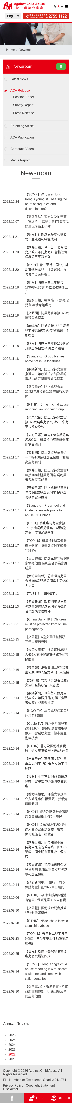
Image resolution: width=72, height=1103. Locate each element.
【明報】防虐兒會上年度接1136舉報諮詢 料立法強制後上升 (46, 287)
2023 (12, 1049)
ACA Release (20, 90)
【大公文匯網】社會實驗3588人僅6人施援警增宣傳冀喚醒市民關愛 (46, 654)
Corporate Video (22, 149)
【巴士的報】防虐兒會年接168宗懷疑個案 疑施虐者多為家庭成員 (47, 563)
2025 (12, 1040)
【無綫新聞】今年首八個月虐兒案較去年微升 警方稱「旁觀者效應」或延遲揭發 (46, 697)
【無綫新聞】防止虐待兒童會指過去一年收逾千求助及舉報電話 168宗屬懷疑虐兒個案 (46, 373)
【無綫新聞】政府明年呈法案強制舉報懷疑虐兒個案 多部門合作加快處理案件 (46, 606)
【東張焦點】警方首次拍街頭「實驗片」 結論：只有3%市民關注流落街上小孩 (47, 221)
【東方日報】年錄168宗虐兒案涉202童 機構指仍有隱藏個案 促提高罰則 (48, 439)
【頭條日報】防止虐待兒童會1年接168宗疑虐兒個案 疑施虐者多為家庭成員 (46, 475)
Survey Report (23, 105)
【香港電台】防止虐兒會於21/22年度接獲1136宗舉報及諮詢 (47, 391)
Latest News (19, 79)
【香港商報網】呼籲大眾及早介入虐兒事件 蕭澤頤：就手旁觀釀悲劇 (46, 798)
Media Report (20, 160)
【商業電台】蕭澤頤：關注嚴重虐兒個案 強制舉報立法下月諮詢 (46, 763)
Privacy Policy (13, 1085)
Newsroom (26, 50)
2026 (12, 1035)
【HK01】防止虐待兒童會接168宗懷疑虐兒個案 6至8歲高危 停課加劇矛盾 (45, 527)
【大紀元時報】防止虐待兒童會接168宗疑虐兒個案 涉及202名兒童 (47, 580)
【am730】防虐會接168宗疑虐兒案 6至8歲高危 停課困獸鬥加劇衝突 (47, 330)
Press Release (23, 113)
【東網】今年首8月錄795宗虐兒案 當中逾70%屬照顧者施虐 (46, 781)
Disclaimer (10, 1089)
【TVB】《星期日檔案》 (42, 593)
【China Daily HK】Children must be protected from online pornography (46, 624)
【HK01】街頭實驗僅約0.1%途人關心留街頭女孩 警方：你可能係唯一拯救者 (46, 829)
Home (10, 50)
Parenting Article (22, 126)
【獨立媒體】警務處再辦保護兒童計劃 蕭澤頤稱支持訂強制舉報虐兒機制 (46, 869)
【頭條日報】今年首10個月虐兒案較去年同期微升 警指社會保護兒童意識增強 (46, 252)
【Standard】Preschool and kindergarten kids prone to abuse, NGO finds (45, 510)
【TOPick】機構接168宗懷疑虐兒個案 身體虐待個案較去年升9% (46, 545)
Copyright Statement (40, 1085)
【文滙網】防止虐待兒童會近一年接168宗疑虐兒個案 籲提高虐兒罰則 (47, 457)
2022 (12, 1054)
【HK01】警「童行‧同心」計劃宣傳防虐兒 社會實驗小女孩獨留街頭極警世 (46, 269)
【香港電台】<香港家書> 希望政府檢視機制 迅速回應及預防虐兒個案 (46, 991)
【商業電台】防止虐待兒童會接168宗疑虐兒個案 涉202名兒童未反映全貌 (47, 422)
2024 (12, 1044)
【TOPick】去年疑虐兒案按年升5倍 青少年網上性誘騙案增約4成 (46, 938)
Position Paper (23, 97)
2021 (12, 1059)
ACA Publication (22, 137)
